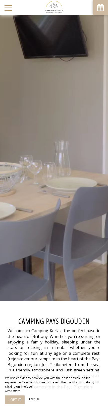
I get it (14, 399)
